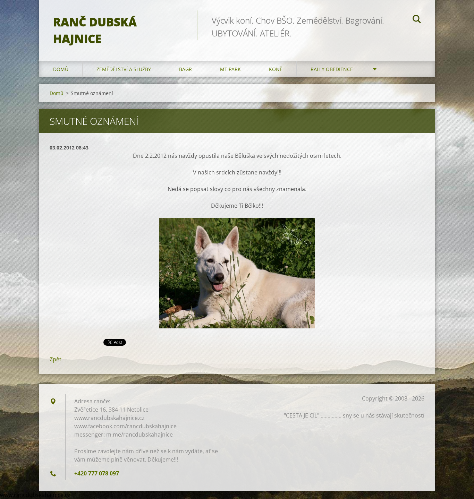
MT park (230, 69)
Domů (60, 69)
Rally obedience (332, 69)
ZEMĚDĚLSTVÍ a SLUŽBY (123, 69)
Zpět (55, 359)
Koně (275, 69)
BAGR (185, 69)
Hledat (417, 20)
